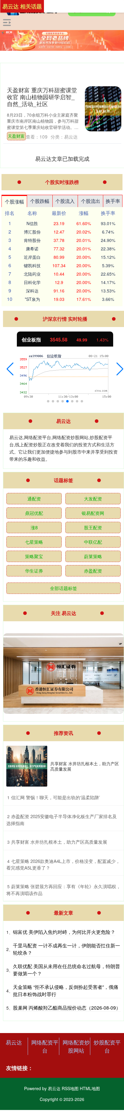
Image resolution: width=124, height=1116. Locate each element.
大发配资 (93, 498)
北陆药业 (32, 274)
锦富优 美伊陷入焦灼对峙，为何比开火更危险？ (64, 931)
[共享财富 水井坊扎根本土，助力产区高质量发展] (26, 766)
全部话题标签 (63, 588)
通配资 (34, 498)
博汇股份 (32, 232)
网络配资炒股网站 (76, 1046)
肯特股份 (32, 240)
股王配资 (93, 527)
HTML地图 (90, 1088)
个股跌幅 (39, 200)
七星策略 (34, 542)
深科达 (32, 291)
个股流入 (65, 200)
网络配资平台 (44, 1046)
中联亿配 (93, 542)
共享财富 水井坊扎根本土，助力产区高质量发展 (84, 766)
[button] (10, 369)
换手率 (113, 200)
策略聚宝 (34, 556)
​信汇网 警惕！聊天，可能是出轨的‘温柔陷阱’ (55, 797)
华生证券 (34, 570)
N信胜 (32, 223)
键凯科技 (32, 265)
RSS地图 (70, 1088)
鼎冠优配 (34, 513)
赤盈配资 (93, 570)
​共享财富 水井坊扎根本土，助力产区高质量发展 (59, 842)
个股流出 (90, 200)
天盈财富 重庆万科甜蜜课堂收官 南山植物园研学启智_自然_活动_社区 (42, 97)
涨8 (34, 527)
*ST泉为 (32, 299)
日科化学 (32, 282)
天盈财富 (16, 136)
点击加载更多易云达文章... (62, 158)
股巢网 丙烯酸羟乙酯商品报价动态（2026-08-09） (67, 1007)
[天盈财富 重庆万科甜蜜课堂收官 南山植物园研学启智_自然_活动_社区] (103, 108)
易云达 (14, 1042)
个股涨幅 (14, 201)
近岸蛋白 (32, 257)
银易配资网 (93, 513)
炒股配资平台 (107, 1046)
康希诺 (32, 249)
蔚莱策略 (93, 556)
